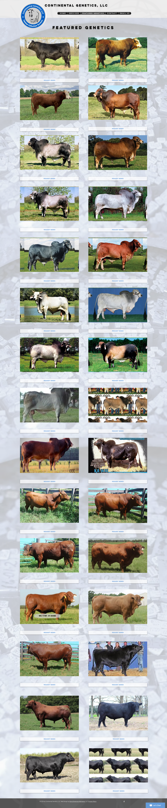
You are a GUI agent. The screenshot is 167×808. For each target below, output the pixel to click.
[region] (49, 54)
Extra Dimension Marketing (77, 801)
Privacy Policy (92, 801)
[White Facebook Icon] (124, 801)
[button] (125, 13)
